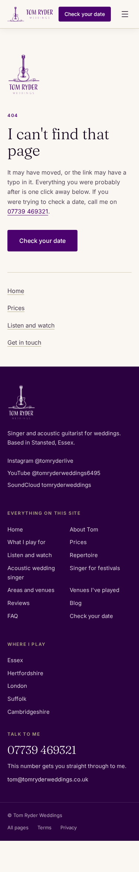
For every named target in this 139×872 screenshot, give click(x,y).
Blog (76, 602)
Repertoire (84, 555)
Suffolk (16, 698)
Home (15, 291)
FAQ (12, 615)
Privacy (68, 827)
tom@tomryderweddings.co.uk (47, 779)
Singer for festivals (95, 568)
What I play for (26, 542)
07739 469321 (27, 211)
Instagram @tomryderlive (40, 460)
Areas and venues (30, 589)
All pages (18, 827)
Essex (15, 660)
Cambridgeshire (28, 711)
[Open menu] (125, 14)
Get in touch (24, 342)
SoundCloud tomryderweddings (49, 484)
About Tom (84, 529)
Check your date (84, 14)
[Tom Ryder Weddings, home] (30, 14)
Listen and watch (30, 325)
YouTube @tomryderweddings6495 (53, 472)
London (17, 685)
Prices (15, 308)
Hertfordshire (25, 673)
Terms (44, 827)
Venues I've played (94, 589)
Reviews (18, 602)
